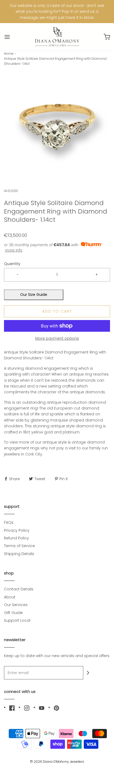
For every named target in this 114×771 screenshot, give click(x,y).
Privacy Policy (16, 530)
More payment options (57, 338)
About (9, 597)
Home (9, 53)
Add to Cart (57, 311)
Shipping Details (19, 553)
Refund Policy (16, 538)
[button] (57, 127)
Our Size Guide (33, 294)
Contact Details (18, 589)
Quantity (12, 263)
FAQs (9, 522)
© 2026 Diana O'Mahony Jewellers (57, 761)
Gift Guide (13, 612)
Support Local (17, 620)
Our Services (16, 604)
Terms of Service (19, 545)
